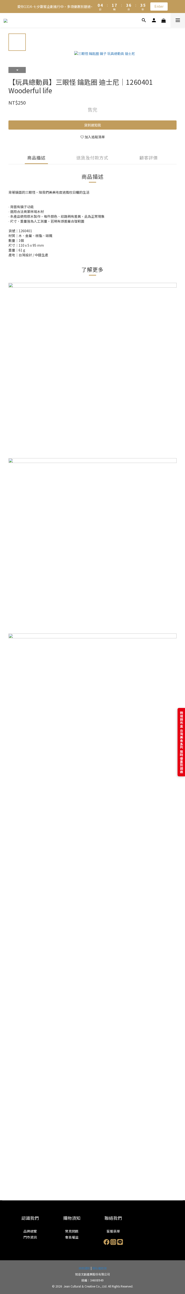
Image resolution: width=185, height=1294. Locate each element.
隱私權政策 (99, 1268)
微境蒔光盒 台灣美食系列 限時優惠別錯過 (181, 742)
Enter (159, 6)
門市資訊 (30, 1237)
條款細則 (84, 1268)
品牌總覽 (30, 1231)
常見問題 (72, 1231)
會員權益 (72, 1237)
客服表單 (113, 1231)
